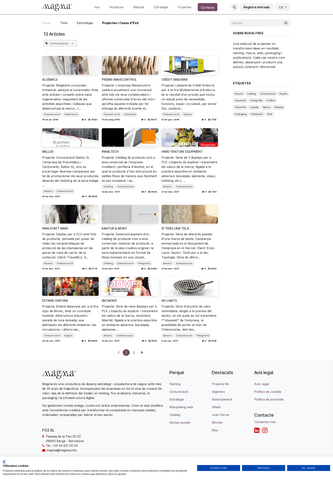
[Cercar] (286, 23)
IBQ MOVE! (109, 301)
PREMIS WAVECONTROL (119, 79)
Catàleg (108, 186)
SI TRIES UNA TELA (175, 228)
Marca (266, 107)
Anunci (48, 191)
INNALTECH (110, 151)
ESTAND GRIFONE (55, 301)
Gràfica (271, 100)
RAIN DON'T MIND (55, 228)
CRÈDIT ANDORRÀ (174, 79)
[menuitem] (97, 7)
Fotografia (144, 263)
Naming (278, 107)
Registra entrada (257, 7)
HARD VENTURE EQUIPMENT (182, 151)
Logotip (254, 107)
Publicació (70, 114)
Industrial (130, 114)
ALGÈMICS (50, 79)
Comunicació (52, 114)
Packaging (241, 114)
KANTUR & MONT (114, 228)
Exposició (240, 100)
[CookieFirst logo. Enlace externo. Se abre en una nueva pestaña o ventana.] (4, 462)
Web (269, 114)
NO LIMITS (169, 301)
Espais (188, 114)
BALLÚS (48, 151)
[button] (234, 7)
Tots (63, 23)
